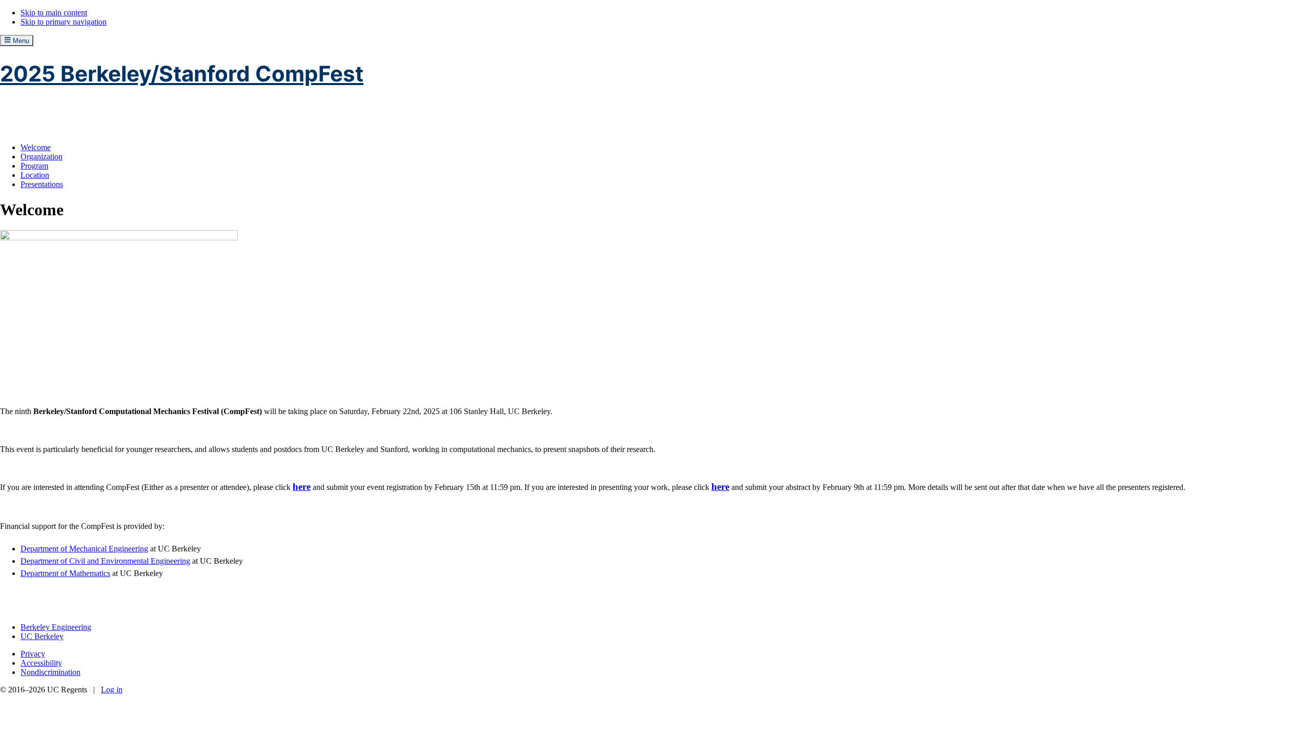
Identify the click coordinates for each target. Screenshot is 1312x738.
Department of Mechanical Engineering (84, 548)
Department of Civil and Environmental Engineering (105, 561)
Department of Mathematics (65, 573)
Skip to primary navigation (63, 21)
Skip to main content (53, 12)
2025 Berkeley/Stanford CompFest (181, 73)
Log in (111, 689)
